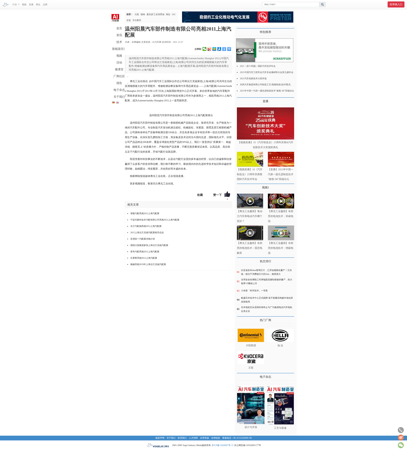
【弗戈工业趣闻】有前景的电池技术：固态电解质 (249, 248)
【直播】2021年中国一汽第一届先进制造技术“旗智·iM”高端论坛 (280, 174)
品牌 (45, 4)
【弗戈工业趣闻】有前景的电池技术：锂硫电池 (280, 248)
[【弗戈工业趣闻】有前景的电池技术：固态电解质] (250, 232)
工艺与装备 (280, 428)
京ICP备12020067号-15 (222, 445)
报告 (119, 83)
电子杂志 (119, 89)
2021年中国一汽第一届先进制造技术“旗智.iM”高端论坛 (267, 91)
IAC (174, 14)
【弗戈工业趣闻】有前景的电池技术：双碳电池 (280, 216)
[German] (112, 102)
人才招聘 (193, 438)
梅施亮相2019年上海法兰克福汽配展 (148, 264)
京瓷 (128, 20)
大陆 (137, 14)
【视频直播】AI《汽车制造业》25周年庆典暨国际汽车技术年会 (249, 174)
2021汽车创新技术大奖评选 (253, 78)
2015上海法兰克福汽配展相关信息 (147, 232)
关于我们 (119, 96)
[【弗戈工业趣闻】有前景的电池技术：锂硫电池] (281, 232)
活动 (119, 62)
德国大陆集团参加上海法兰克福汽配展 (149, 245)
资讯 (119, 35)
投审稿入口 (396, 4)
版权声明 (159, 438)
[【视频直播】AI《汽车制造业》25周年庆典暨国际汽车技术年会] (250, 159)
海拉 (168, 14)
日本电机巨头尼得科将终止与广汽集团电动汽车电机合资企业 (266, 309)
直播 (31, 4)
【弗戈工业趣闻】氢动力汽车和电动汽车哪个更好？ (249, 216)
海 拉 (280, 345)
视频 (24, 4)
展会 (38, 4)
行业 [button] (14, 4)
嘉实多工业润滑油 (155, 14)
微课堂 (119, 69)
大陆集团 (251, 345)
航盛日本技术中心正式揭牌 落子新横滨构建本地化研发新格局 (267, 300)
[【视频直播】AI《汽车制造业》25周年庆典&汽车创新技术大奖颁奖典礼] (265, 123)
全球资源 (204, 438)
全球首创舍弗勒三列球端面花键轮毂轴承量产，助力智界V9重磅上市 (266, 281)
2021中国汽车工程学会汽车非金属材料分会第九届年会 (266, 72)
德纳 (143, 14)
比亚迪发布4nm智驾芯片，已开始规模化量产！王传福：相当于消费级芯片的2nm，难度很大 (266, 272)
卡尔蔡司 (136, 20)
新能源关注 (119, 48)
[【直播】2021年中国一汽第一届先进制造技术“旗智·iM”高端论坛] (281, 159)
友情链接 (215, 438)
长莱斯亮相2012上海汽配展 (143, 258)
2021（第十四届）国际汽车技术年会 (258, 66)
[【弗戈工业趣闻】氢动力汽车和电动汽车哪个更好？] (250, 201)
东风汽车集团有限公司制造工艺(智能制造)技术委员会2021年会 (271, 84)
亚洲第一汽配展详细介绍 (142, 239)
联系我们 (182, 438)
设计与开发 (251, 427)
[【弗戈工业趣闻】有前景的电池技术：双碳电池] (281, 201)
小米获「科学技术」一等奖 (254, 290)
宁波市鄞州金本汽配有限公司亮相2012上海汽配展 (154, 220)
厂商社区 (119, 76)
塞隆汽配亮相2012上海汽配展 (144, 213)
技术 (119, 42)
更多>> (240, 100)
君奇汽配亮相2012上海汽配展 (144, 251)
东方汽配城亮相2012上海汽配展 (146, 226)
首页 (119, 28)
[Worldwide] (117, 102)
